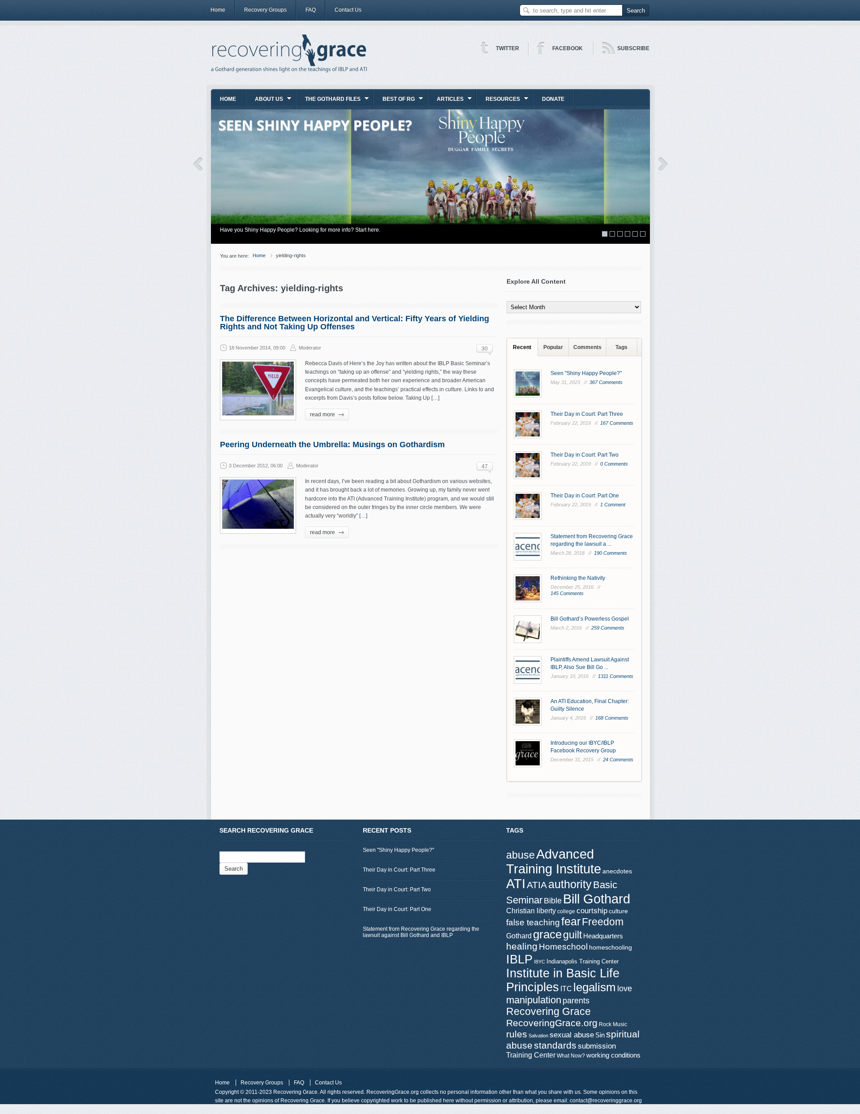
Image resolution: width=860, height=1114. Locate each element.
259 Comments (607, 627)
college (566, 911)
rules (516, 1034)
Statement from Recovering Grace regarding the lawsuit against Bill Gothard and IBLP (421, 932)
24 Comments (618, 759)
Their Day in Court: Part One (584, 495)
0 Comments (614, 463)
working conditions (613, 1055)
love (624, 988)
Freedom (603, 922)
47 (485, 466)
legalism (594, 987)
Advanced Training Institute (553, 861)
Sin (600, 1035)
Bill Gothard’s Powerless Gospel (589, 619)
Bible (553, 900)
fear (570, 921)
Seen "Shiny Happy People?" (586, 373)
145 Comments (567, 593)
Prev (197, 164)
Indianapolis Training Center (582, 961)
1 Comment (612, 504)
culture (618, 911)
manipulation (533, 1000)
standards (555, 1045)
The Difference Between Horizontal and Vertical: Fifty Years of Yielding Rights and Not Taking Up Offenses (354, 322)
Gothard (519, 936)
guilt (572, 935)
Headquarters (603, 936)
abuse (520, 855)
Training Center (530, 1055)
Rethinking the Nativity (577, 578)
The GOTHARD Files (328, 102)
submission (597, 1045)
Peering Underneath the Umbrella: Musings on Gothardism (332, 444)
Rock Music (613, 1024)
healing (522, 946)
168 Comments (611, 718)
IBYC (539, 961)
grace (547, 934)
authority (570, 884)
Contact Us (348, 10)
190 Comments (610, 553)
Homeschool (563, 946)
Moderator (310, 347)
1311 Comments (615, 676)
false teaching (533, 922)
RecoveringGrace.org (552, 1023)
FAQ (310, 10)
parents (576, 1000)
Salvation (538, 1035)
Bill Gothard (596, 898)
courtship (591, 911)
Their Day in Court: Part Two (584, 455)
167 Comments (616, 423)
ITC (566, 989)
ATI (515, 884)
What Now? (571, 1056)
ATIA (537, 885)
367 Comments (606, 382)
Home (218, 10)
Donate (553, 99)
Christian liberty (531, 911)
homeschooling (610, 947)
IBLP (519, 959)
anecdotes (617, 871)
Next (663, 164)
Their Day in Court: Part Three (586, 414)
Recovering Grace (548, 1011)
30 (485, 348)
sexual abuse (572, 1034)
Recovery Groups (265, 10)
